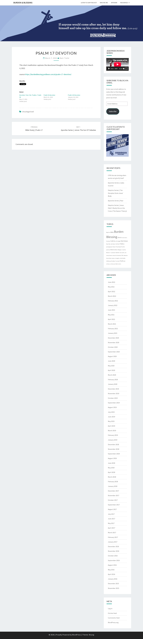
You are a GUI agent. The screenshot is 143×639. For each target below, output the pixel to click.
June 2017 (111, 519)
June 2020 (111, 361)
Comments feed (113, 618)
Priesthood (118, 247)
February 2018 (113, 481)
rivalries (124, 249)
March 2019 (112, 430)
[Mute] (124, 69)
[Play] (109, 69)
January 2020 (112, 384)
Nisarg (91, 635)
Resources (124, 3)
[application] (117, 64)
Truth (121, 261)
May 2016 (111, 570)
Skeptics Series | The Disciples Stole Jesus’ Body (115, 193)
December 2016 (113, 546)
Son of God (108, 258)
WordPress (76, 635)
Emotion (108, 241)
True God (117, 261)
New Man (108, 244)
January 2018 (112, 486)
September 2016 (114, 560)
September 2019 (114, 403)
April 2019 (111, 426)
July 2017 (111, 514)
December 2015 (113, 583)
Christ (119, 237)
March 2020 (112, 375)
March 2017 (112, 532)
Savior (117, 252)
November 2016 (113, 551)
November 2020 (113, 342)
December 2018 (113, 444)
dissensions (124, 237)
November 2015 (113, 588)
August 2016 (112, 565)
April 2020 (111, 370)
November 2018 (113, 449)
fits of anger (117, 241)
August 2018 (112, 458)
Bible (112, 232)
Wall (124, 261)
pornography (109, 247)
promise (108, 249)
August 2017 (112, 509)
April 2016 (111, 574)
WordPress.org (113, 622)
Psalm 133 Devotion (74, 95)
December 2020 (113, 338)
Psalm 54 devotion (49, 95)
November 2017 (113, 495)
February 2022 (113, 301)
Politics (122, 244)
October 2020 (113, 347)
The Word (113, 261)
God (122, 241)
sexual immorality (117, 255)
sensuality (122, 252)
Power (114, 247)
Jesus (126, 241)
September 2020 (114, 352)
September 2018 (114, 454)
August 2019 (112, 407)
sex (125, 252)
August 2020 (112, 356)
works (119, 264)
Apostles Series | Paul (115, 201)
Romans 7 (108, 252)
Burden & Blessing (22, 2)
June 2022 (111, 282)
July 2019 (111, 412)
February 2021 (113, 328)
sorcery (113, 258)
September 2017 (114, 505)
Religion (120, 249)
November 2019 (113, 393)
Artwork (114, 3)
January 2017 (112, 542)
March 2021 (112, 324)
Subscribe (112, 111)
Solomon (126, 255)
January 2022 (112, 305)
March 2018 (112, 477)
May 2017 (111, 523)
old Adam (113, 244)
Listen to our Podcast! (89, 3)
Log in (110, 608)
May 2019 (111, 421)
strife (120, 258)
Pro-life (123, 247)
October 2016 (113, 556)
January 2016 (112, 579)
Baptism (108, 232)
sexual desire (109, 255)
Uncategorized (28, 111)
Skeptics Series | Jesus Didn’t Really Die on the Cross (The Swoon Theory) (117, 208)
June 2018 (111, 463)
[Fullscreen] (127, 69)
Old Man (117, 244)
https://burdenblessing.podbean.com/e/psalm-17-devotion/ (48, 74)
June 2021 (111, 310)
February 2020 (113, 379)
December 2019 (113, 389)
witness (108, 264)
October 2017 (113, 500)
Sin (122, 255)
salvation (113, 252)
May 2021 (111, 315)
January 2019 (112, 440)
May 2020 (111, 366)
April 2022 (111, 291)
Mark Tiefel (64, 58)
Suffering (108, 261)
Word (116, 264)
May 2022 (111, 287)
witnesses (112, 264)
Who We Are (104, 3)
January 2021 (112, 333)
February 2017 (113, 537)
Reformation (114, 249)
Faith (112, 241)
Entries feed (112, 613)
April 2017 (111, 528)
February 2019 (113, 435)
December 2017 (113, 491)
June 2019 (111, 417)
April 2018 (111, 472)
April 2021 (111, 319)
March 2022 (112, 296)
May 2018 (111, 468)
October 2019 (113, 398)
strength (117, 258)
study (123, 258)
